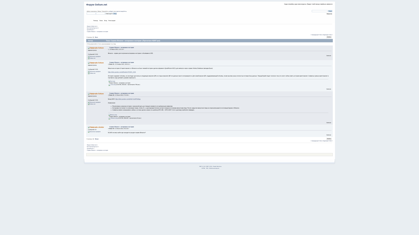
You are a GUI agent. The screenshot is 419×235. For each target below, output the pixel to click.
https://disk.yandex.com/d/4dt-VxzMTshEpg (127, 99)
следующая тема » (327, 34)
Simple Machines (217, 166)
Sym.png (113, 84)
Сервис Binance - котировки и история (121, 47)
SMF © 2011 (209, 166)
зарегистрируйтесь (121, 11)
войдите (111, 11)
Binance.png (114, 118)
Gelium (101, 48)
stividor (101, 127)
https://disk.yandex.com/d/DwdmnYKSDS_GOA (122, 72)
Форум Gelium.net (96, 4)
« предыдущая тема (316, 34)
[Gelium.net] (91, 58)
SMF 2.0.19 (202, 166)
